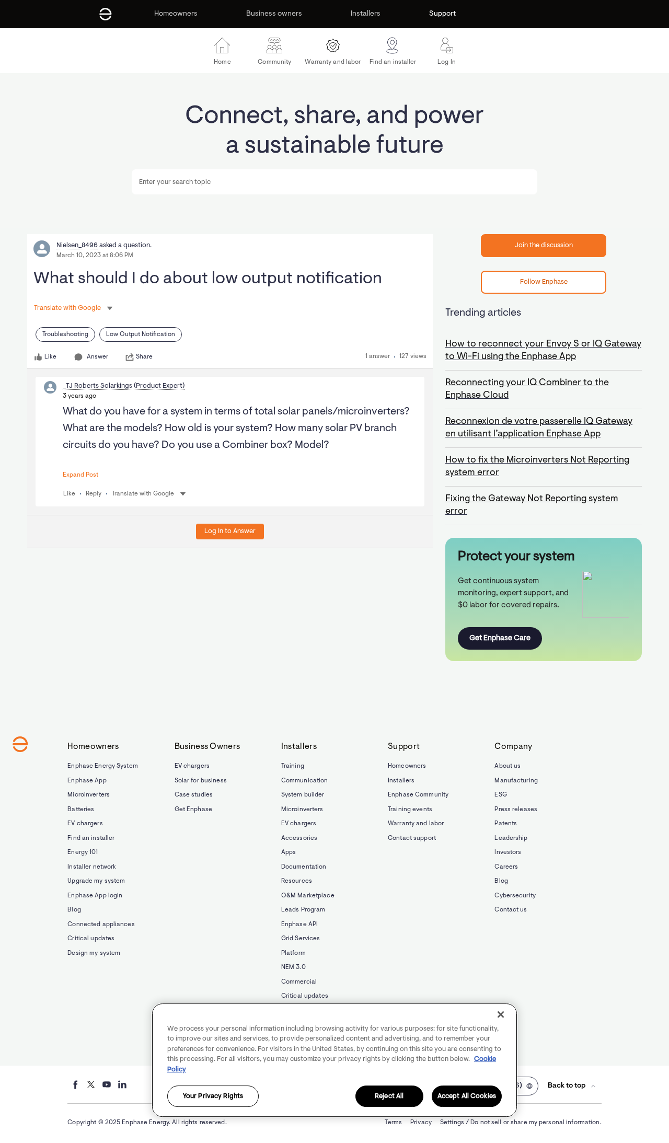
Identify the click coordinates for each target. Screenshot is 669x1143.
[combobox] (334, 181)
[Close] (500, 1014)
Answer (97, 357)
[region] (334, 1060)
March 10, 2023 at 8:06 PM (94, 255)
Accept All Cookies (466, 1096)
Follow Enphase (544, 282)
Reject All (389, 1096)
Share (144, 357)
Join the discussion (544, 245)
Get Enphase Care (499, 638)
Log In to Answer (230, 531)
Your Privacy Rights (213, 1096)
